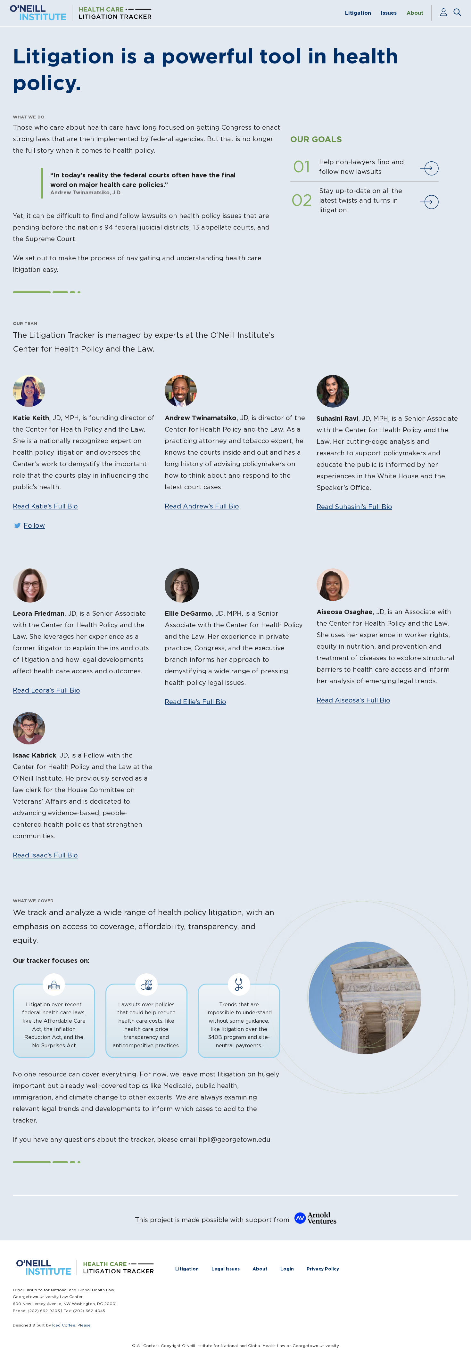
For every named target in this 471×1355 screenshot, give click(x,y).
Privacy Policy (323, 1268)
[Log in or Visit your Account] (446, 12)
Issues (389, 13)
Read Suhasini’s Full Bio (354, 506)
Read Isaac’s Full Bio (45, 855)
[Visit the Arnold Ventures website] (313, 1220)
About (415, 13)
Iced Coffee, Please (71, 1325)
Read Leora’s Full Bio (46, 690)
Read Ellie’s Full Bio (195, 701)
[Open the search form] (457, 12)
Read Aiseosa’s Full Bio (353, 700)
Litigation (358, 13)
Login (287, 1268)
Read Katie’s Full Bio (45, 506)
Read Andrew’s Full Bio (202, 506)
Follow (34, 525)
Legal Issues (225, 1268)
